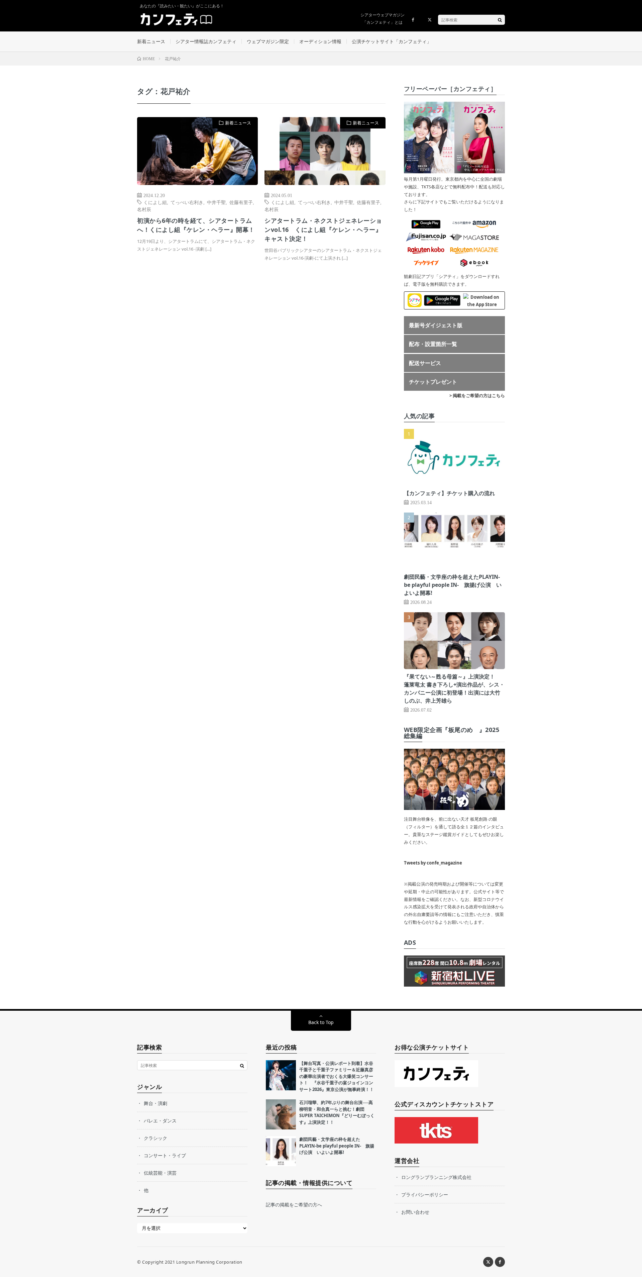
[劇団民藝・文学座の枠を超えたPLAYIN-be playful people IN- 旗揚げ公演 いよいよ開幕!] (281, 1151)
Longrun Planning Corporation (209, 1262)
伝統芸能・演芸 (160, 1173)
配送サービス (425, 363)
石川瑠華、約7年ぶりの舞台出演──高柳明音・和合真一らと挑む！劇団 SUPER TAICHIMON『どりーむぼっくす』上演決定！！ (336, 1112)
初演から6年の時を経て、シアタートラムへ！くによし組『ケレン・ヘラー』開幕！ (196, 225)
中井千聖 (216, 202)
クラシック (155, 1138)
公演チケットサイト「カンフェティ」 (391, 41)
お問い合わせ (415, 1212)
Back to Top (321, 1022)
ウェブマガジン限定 (268, 41)
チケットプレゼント (433, 381)
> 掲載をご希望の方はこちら (477, 395)
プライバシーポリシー (424, 1194)
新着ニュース (151, 41)
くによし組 (155, 202)
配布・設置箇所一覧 (433, 344)
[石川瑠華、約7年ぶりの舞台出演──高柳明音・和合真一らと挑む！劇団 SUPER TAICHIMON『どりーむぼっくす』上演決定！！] (281, 1114)
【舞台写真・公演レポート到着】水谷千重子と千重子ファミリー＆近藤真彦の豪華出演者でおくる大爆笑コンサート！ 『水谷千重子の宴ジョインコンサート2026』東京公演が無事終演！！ (336, 1076)
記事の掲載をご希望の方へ (294, 1204)
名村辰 (144, 209)
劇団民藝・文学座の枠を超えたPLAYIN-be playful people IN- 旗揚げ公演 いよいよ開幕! (453, 585)
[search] (500, 20)
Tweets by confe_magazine (433, 863)
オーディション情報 (320, 41)
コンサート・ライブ (165, 1155)
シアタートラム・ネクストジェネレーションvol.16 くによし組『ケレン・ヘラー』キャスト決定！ (323, 229)
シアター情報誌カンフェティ (206, 41)
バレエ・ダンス (160, 1120)
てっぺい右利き (187, 202)
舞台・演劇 (155, 1103)
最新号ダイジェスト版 (435, 325)
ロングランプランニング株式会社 (436, 1177)
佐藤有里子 (241, 202)
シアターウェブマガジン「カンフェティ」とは (382, 18)
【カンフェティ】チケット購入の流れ (449, 493)
